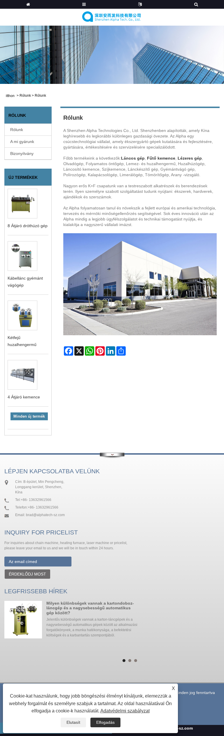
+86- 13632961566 (36, 500)
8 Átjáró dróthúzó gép (28, 225)
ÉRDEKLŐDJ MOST (27, 574)
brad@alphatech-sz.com (45, 515)
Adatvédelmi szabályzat (125, 710)
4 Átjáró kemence (24, 397)
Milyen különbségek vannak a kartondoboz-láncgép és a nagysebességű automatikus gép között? (90, 608)
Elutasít (73, 722)
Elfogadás (105, 722)
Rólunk (25, 95)
